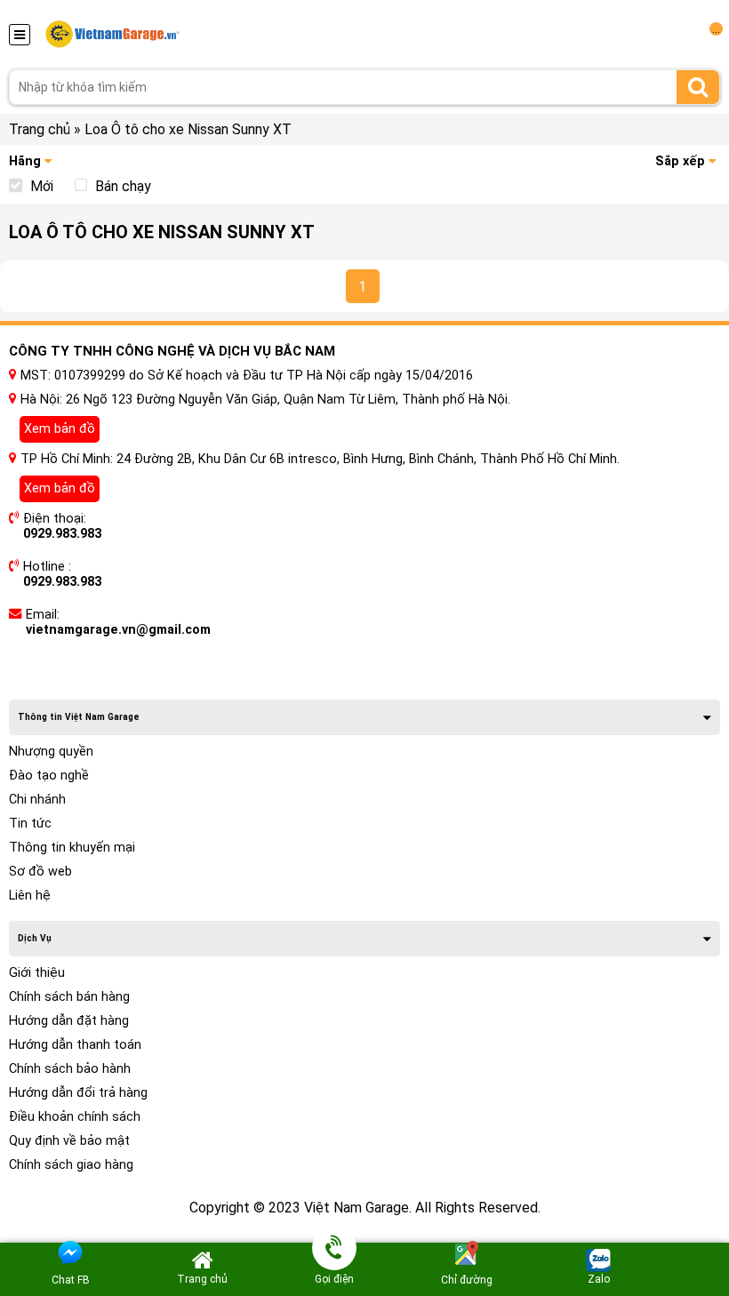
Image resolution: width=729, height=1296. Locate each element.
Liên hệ (30, 895)
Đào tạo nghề (49, 775)
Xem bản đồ (59, 428)
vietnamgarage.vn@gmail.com (118, 629)
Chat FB (71, 1280)
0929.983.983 (62, 533)
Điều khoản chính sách (74, 1116)
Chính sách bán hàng (69, 996)
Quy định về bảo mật (69, 1140)
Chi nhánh (37, 799)
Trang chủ (39, 129)
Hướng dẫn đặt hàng (69, 1020)
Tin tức (30, 823)
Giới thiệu (37, 972)
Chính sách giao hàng (71, 1164)
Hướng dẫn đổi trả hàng (78, 1092)
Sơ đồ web (40, 871)
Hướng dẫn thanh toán (75, 1044)
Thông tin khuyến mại (72, 847)
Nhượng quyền (51, 751)
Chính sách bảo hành (70, 1068)
